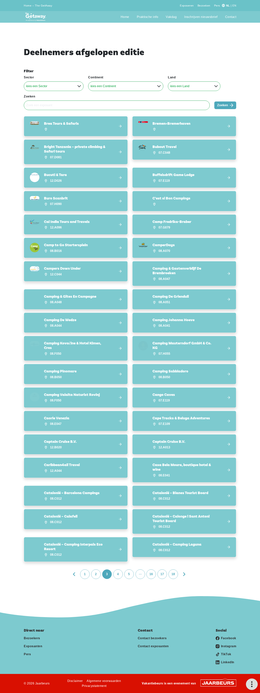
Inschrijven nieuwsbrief (201, 16)
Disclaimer (75, 681)
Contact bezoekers (152, 638)
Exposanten (33, 646)
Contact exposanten (153, 646)
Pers (217, 5)
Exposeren (187, 5)
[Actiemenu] (252, 684)
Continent (95, 77)
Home (125, 16)
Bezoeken (204, 5)
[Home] (36, 17)
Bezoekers (32, 638)
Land (172, 77)
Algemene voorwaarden (104, 681)
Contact (230, 16)
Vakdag (171, 16)
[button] (76, 126)
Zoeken (29, 96)
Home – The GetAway (38, 5)
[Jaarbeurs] (218, 683)
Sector (29, 77)
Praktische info (147, 16)
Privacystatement (94, 685)
